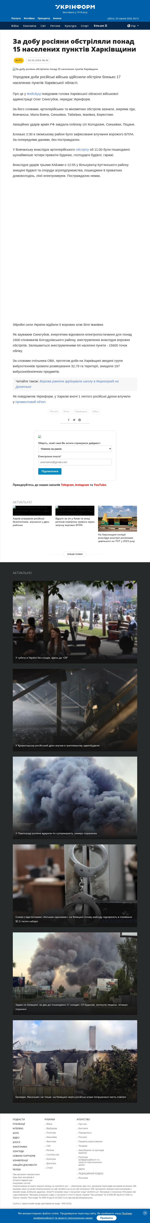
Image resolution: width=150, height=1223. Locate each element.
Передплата (84, 1133)
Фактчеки (51, 1141)
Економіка (29, 26)
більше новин (75, 554)
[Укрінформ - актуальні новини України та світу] (75, 7)
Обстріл (54, 411)
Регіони (55, 26)
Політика (51, 1133)
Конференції (20, 1160)
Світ (43, 26)
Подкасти (19, 1119)
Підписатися (50, 471)
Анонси (57, 18)
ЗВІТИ (81, 1169)
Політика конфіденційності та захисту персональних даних (90, 1161)
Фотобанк (29, 18)
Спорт (85, 26)
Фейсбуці (34, 94)
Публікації (19, 1124)
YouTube (100, 484)
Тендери (82, 1146)
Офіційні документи (25, 1165)
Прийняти (106, 1217)
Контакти (83, 1128)
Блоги (16, 1142)
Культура (70, 26)
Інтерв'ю (18, 1128)
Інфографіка (20, 1147)
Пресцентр (44, 18)
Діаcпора (51, 1163)
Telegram (67, 484)
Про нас (82, 1124)
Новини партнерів (24, 1156)
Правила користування (90, 1141)
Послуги (16, 18)
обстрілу (83, 149)
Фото (16, 1133)
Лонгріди (18, 1151)
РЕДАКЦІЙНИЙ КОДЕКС (91, 1173)
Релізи (17, 1169)
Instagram (82, 484)
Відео (16, 1137)
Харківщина (81, 411)
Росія (66, 411)
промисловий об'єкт (29, 402)
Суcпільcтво (52, 1154)
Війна (15, 26)
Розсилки (83, 1178)
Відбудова (51, 1128)
